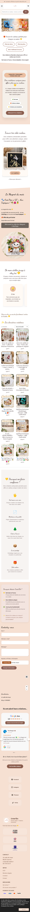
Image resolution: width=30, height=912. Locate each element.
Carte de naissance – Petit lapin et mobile (22, 367)
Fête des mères (9, 44)
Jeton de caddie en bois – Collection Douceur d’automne (7, 344)
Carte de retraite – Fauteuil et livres (8, 389)
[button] (27, 20)
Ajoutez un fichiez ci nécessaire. (9, 658)
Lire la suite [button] (6, 743)
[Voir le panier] (28, 6)
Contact (5, 878)
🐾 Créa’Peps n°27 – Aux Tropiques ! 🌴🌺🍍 (7, 460)
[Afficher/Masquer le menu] (2, 6)
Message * (4, 647)
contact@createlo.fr (8, 861)
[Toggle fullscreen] (26, 677)
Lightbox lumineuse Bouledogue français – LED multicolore (22, 412)
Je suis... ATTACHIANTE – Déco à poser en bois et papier (7, 436)
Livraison (5, 875)
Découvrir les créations (15, 112)
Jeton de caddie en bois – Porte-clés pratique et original (22, 344)
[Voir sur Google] (5, 731)
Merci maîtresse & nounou (15, 49)
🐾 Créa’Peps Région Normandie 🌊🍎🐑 (8, 411)
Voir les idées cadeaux (15, 766)
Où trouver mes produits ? (10, 887)
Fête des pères (21, 44)
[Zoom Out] (26, 689)
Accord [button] (24, 909)
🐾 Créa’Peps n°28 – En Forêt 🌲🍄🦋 (22, 459)
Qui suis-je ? (6, 885)
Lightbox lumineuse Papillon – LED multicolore (22, 435)
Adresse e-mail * (5, 639)
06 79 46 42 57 (7, 863)
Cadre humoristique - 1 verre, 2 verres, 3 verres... (7, 367)
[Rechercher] (26, 12)
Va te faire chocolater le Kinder (22, 389)
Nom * (3, 631)
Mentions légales (7, 873)
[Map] (15, 683)
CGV (4, 870)
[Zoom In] (26, 686)
